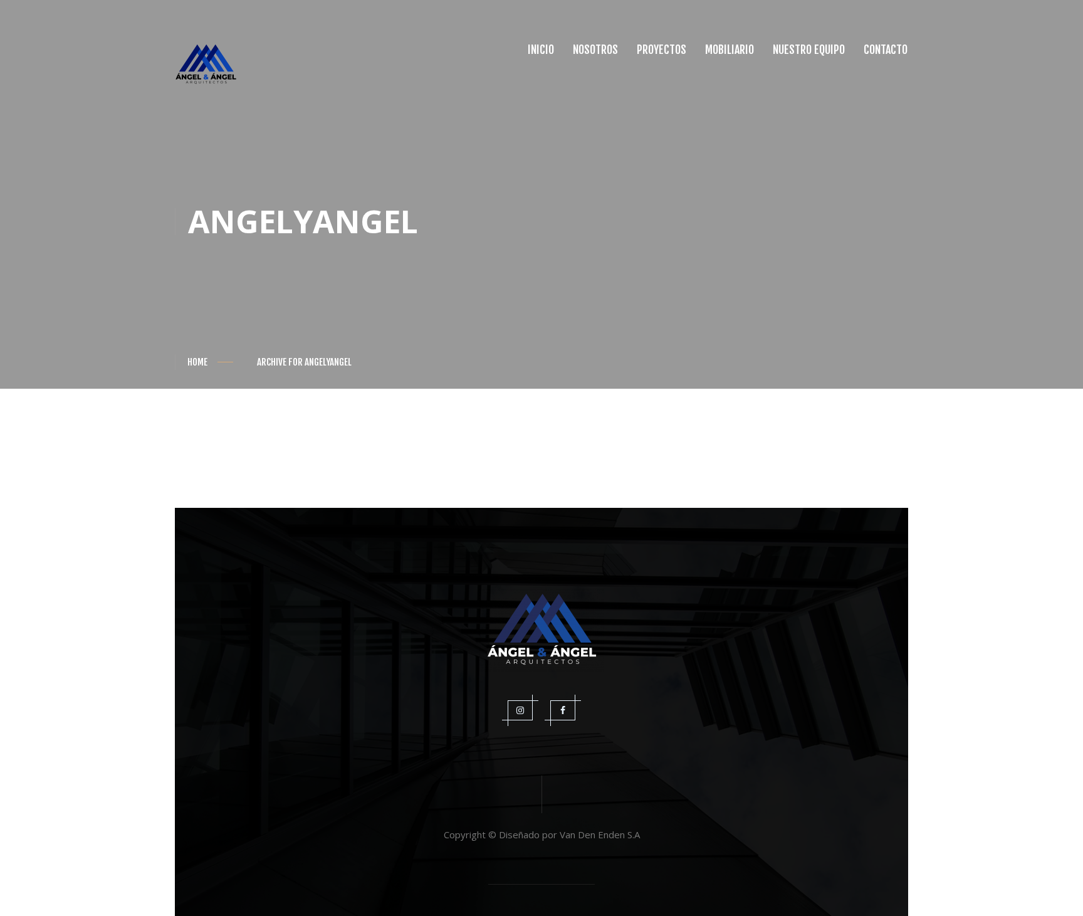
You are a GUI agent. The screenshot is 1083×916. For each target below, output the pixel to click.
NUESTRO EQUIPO (809, 49)
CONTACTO (886, 49)
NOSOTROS (595, 49)
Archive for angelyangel (304, 362)
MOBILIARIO (729, 49)
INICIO (541, 49)
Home (197, 362)
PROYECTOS (661, 49)
